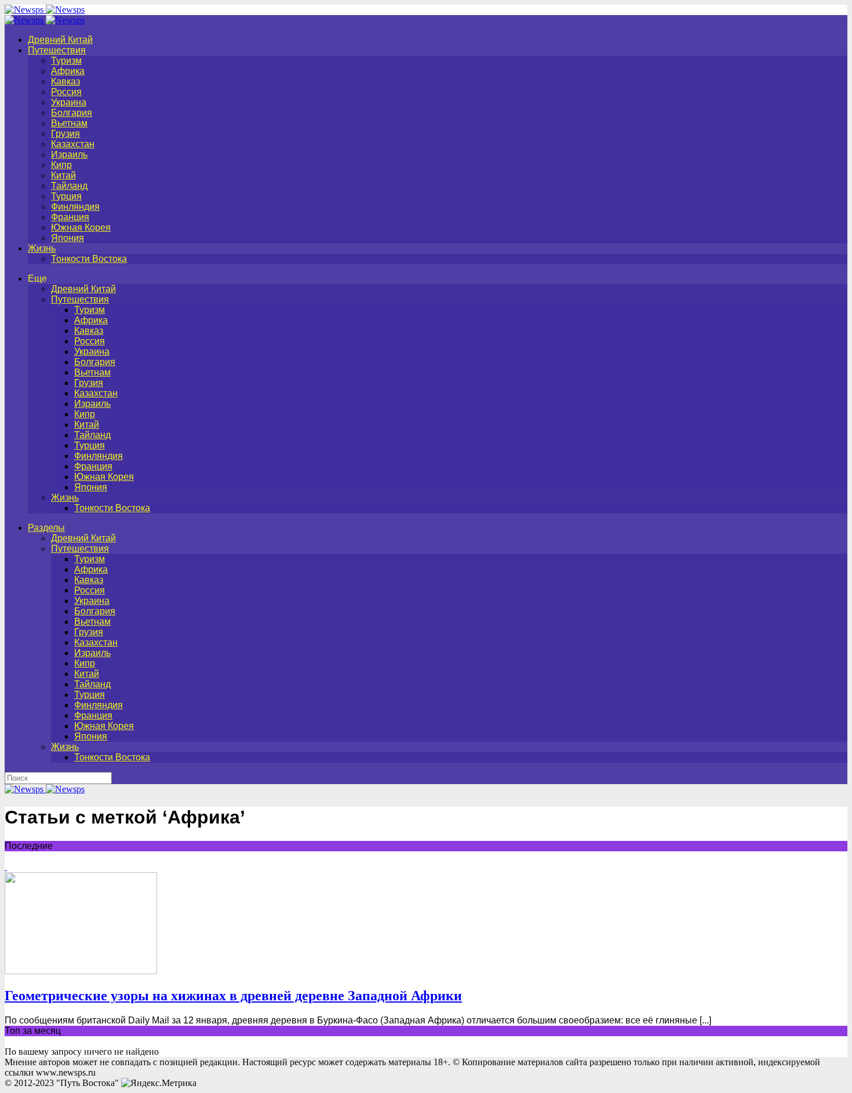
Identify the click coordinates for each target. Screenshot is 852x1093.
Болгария (71, 113)
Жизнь (42, 248)
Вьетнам (69, 123)
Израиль (69, 154)
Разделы (46, 528)
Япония (67, 238)
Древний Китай (60, 40)
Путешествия (57, 50)
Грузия (65, 134)
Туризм (66, 60)
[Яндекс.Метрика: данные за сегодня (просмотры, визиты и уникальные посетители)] (158, 1083)
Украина (68, 102)
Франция (70, 217)
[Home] (45, 20)
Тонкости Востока (89, 259)
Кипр (61, 165)
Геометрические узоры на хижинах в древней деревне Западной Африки (233, 995)
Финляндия (75, 207)
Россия (66, 92)
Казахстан (72, 144)
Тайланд (69, 186)
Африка (68, 71)
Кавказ (65, 81)
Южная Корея (81, 227)
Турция (66, 196)
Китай (63, 175)
